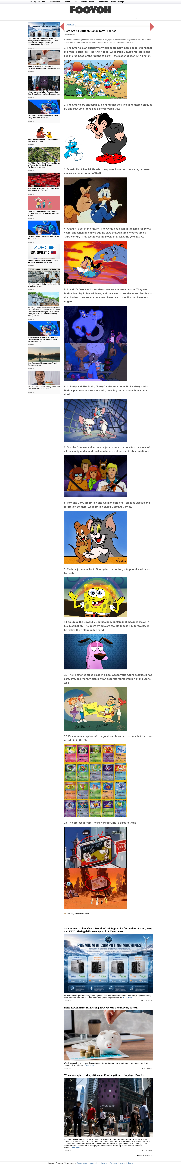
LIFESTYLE (31, 48)
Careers (130, 1163)
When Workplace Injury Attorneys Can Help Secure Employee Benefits (43, 93)
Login (136, 18)
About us (122, 1163)
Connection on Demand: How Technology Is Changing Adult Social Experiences (43, 212)
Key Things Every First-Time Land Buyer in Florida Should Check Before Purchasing (44, 165)
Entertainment (54, 2)
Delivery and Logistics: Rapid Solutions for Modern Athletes (43, 261)
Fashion (67, 2)
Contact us (104, 1163)
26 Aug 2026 (35, 2)
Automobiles (102, 2)
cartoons (70, 914)
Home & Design (117, 2)
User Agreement (82, 1163)
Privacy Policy (93, 1163)
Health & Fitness (87, 2)
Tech (43, 2)
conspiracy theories (81, 914)
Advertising (113, 1163)
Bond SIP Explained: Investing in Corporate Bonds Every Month (40, 67)
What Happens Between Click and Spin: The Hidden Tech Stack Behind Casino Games (43, 339)
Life (75, 2)
